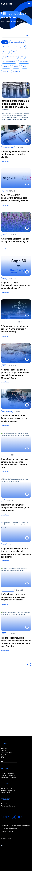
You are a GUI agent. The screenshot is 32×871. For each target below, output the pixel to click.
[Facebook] (3, 817)
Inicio (2, 21)
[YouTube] (19, 817)
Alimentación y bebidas (8, 777)
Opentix (16, 66)
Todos (5, 42)
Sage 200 (5, 71)
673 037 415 (8, 788)
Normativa (6, 66)
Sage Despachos (6, 753)
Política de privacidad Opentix (20, 826)
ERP (22, 57)
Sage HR (3, 755)
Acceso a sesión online (8, 806)
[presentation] (16, 90)
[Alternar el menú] (29, 4)
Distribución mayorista (8, 773)
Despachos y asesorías (10, 57)
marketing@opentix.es (8, 791)
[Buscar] (26, 35)
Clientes (5, 52)
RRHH (24, 66)
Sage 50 (15, 71)
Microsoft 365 (24, 62)
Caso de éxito (7, 47)
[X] (8, 817)
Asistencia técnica (6, 804)
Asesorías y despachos (8, 775)
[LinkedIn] (14, 817)
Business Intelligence (17, 42)
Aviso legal (5, 826)
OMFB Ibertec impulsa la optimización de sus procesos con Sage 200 (15, 103)
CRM (13, 52)
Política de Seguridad (10, 829)
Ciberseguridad (20, 47)
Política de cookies (7, 831)
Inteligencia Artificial (9, 62)
